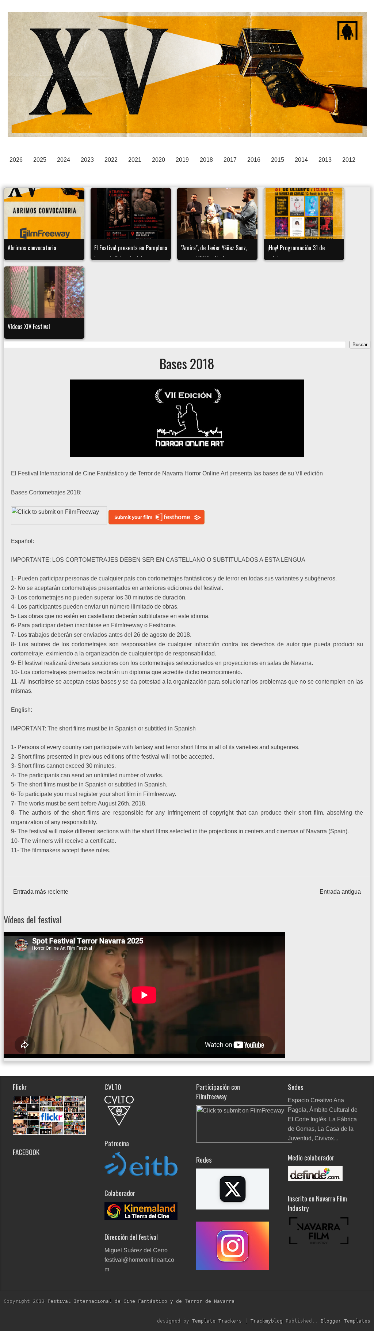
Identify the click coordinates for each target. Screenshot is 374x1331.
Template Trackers (218, 1321)
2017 (230, 160)
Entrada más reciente (40, 892)
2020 (158, 160)
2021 (134, 160)
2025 (39, 160)
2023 (87, 160)
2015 (277, 160)
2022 (111, 160)
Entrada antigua (340, 892)
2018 (206, 160)
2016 (253, 160)
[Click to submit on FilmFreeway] (59, 522)
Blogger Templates (345, 1321)
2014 (301, 160)
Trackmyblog (268, 1321)
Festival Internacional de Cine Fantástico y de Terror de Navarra (140, 1301)
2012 (348, 160)
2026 (16, 160)
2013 (325, 160)
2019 (182, 160)
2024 (63, 160)
